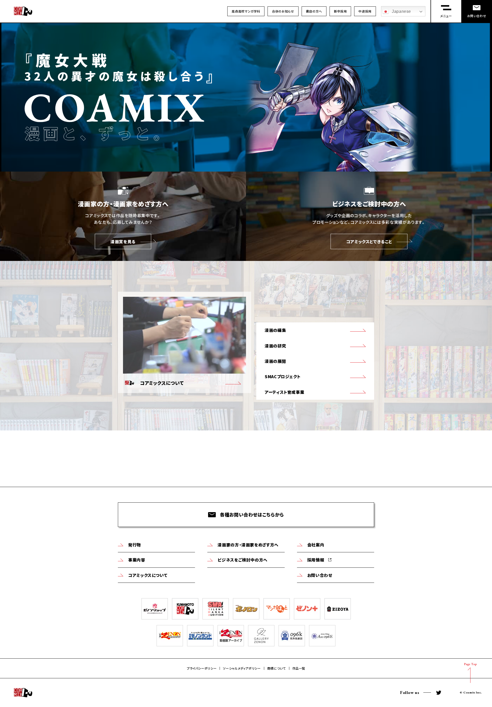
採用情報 (315, 560)
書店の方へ (314, 11)
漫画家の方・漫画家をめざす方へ (248, 545)
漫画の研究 (275, 346)
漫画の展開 (275, 361)
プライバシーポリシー (202, 668)
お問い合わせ (319, 575)
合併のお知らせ (283, 11)
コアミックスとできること (369, 241)
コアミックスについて (147, 575)
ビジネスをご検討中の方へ (243, 560)
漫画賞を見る (123, 241)
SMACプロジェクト (282, 376)
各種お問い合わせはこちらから (252, 514)
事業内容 (136, 560)
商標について (276, 668)
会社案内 (315, 545)
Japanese (401, 11)
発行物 (134, 545)
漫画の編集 (275, 330)
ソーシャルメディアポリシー (242, 668)
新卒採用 (340, 11)
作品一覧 (298, 668)
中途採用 (365, 11)
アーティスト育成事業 (284, 392)
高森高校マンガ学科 (246, 11)
